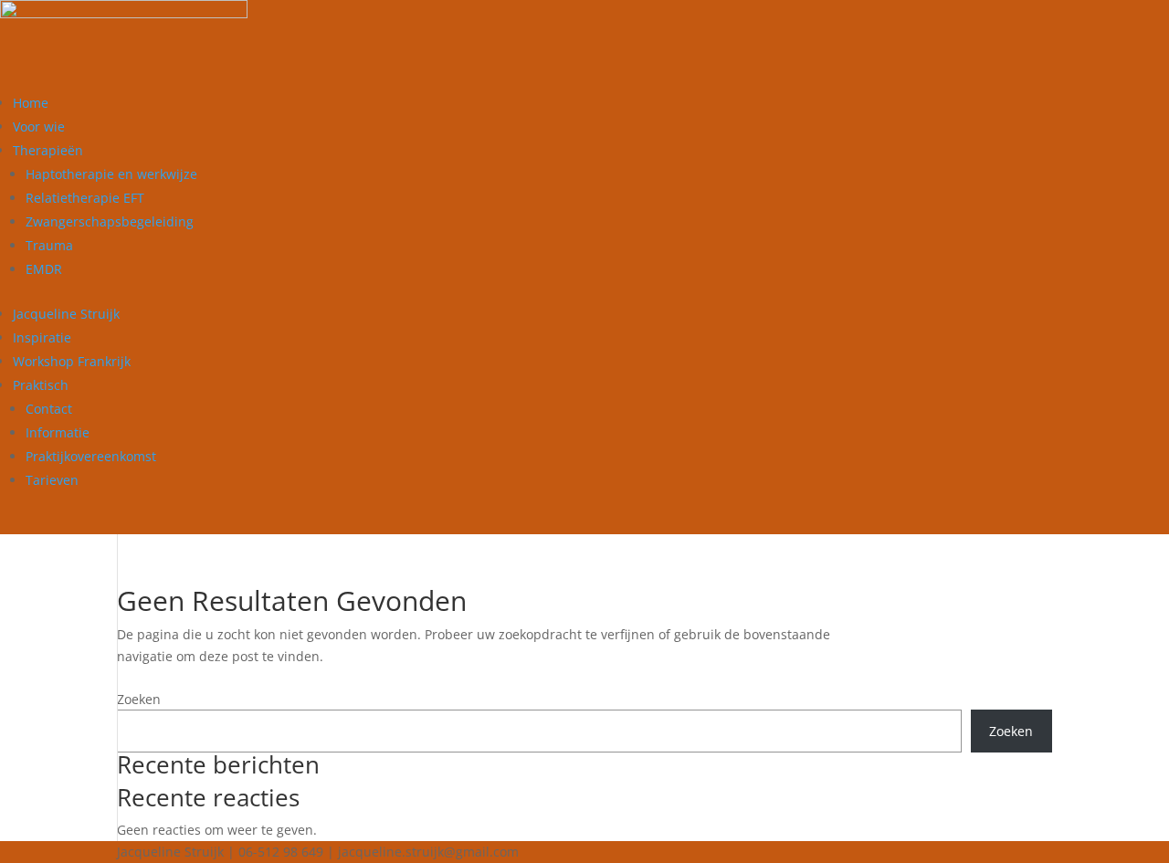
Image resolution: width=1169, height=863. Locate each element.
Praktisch (40, 385)
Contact (49, 408)
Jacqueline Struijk (66, 313)
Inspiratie (42, 337)
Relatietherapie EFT (85, 197)
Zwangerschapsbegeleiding (110, 221)
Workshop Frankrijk (72, 361)
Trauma (49, 245)
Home (30, 102)
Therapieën (48, 150)
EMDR (44, 269)
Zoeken (139, 699)
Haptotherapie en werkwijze (111, 174)
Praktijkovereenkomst (91, 456)
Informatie (58, 432)
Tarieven (52, 480)
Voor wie (39, 126)
